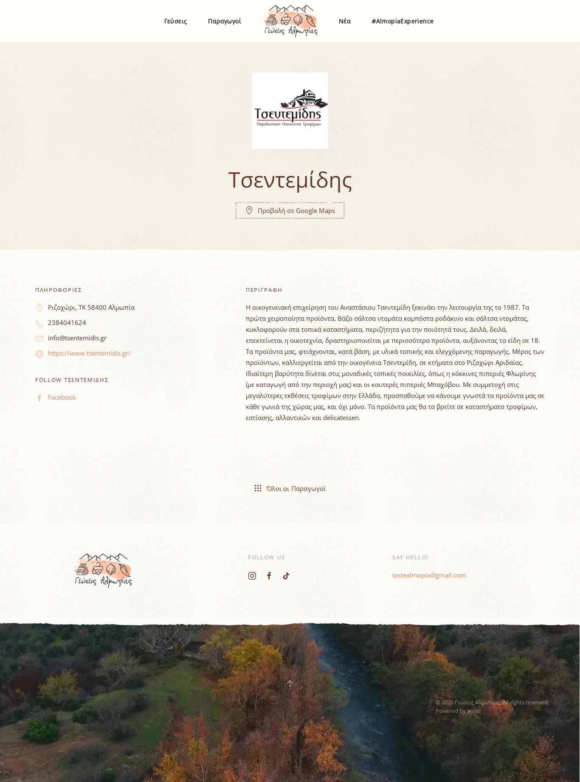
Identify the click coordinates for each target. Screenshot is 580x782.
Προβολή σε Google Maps (296, 210)
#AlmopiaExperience (403, 21)
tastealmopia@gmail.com (429, 575)
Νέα (345, 21)
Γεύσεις (175, 21)
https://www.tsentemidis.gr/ (89, 353)
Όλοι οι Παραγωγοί (296, 488)
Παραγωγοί (224, 21)
